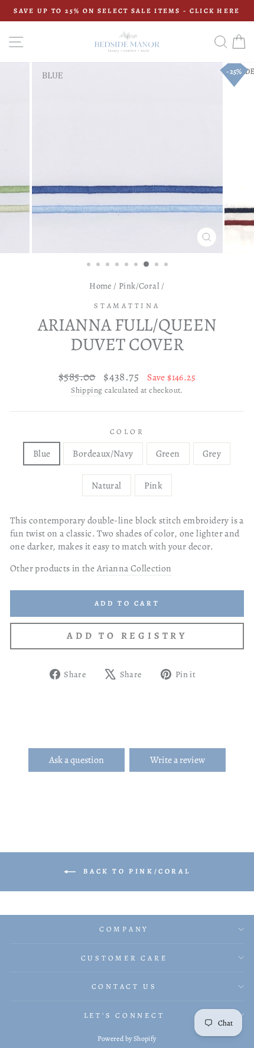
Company (124, 929)
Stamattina (127, 305)
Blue (42, 453)
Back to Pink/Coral (135, 871)
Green (168, 453)
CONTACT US (124, 986)
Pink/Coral (139, 286)
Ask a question (76, 759)
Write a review (177, 759)
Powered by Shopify (126, 1038)
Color (127, 431)
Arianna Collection (134, 568)
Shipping (86, 390)
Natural (107, 485)
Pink (153, 485)
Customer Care (124, 958)
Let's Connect (124, 1015)
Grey (212, 453)
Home (100, 286)
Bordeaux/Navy (103, 453)
